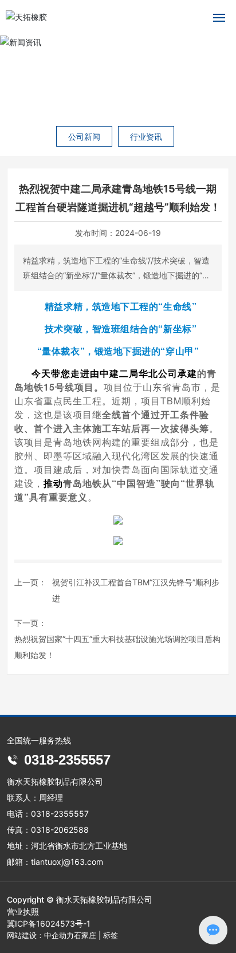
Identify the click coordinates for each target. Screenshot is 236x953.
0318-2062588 (60, 829)
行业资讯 (146, 136)
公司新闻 (84, 136)
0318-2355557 (65, 759)
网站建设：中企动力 (40, 935)
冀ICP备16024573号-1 (49, 923)
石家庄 (85, 935)
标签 (110, 935)
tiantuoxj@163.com (67, 862)
